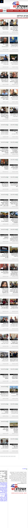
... (17, 187)
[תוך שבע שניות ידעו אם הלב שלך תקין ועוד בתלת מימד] (14, 194)
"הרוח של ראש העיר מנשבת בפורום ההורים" (14, 342)
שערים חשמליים (4, 485)
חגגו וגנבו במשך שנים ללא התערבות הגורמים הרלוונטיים (14, 430)
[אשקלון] (19, 9)
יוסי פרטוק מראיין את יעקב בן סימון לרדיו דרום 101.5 (14, 359)
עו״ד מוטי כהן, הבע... (14, 46)
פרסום (4, 500)
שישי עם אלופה (4, 61)
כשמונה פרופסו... (5, 29)
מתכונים (2, 488)
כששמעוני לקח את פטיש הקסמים (5, 167)
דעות (6, 480)
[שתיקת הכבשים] (4, 124)
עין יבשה (5, 492)
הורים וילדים (5, 489)
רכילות (6, 477)
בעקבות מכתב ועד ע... (4, 308)
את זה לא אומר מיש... (14, 308)
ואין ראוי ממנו (15, 323)
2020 (4, 456)
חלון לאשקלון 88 (4, 393)
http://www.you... (15, 448)
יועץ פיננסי (5, 493)
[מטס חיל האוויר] (14, 404)
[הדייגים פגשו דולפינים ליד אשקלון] (4, 369)
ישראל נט (5, 496)
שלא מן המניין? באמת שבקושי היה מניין (14, 255)
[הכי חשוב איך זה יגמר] (14, 124)
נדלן (3, 471)
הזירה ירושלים (3, 499)
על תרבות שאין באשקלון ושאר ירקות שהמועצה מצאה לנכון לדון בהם (14, 273)
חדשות (21, 10)
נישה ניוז (5, 486)
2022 (9, 456)
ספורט (6, 475)
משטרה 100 (5, 473)
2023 (12, 456)
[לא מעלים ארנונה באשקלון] (4, 229)
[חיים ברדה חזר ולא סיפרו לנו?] (4, 177)
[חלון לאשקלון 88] (4, 386)
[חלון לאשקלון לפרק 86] (14, 438)
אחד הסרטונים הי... (14, 395)
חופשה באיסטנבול (4, 494)
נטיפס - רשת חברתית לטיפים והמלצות (18, 493)
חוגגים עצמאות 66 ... (4, 413)
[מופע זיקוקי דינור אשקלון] (4, 404)
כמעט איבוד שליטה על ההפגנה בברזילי (4, 220)
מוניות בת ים (5, 498)
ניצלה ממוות (15, 96)
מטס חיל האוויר (14, 410)
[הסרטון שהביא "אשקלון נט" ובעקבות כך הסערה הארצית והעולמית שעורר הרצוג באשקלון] (14, 142)
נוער (2, 480)
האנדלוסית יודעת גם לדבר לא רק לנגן (14, 185)
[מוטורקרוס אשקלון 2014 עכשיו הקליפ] (14, 369)
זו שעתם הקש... (15, 168)
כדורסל (2, 479)
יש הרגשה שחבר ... (5, 186)
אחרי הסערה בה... (14, 133)
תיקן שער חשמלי (4, 500)
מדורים (6, 480)
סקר (6, 474)
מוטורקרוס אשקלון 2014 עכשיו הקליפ (15, 377)
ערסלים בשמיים (4, 358)
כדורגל (6, 479)
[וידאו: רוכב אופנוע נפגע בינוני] (4, 421)
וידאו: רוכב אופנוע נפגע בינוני (5, 429)
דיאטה (6, 488)
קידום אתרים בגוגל (3, 483)
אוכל (6, 471)
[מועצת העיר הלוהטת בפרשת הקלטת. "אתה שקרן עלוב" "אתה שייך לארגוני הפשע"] (4, 194)
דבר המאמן (5, 323)
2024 (14, 456)
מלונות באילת (4, 484)
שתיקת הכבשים (4, 131)
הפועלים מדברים (4, 340)
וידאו (4, 10)
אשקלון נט (25, 17)
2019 (2, 456)
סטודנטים (3, 497)
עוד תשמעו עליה (14, 113)
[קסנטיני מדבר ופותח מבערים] (14, 159)
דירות (3, 491)
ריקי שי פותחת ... (5, 273)
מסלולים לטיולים (4, 487)
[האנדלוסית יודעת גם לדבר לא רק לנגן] (14, 177)
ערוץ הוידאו (19, 17)
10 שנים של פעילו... (4, 46)
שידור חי (16, 10)
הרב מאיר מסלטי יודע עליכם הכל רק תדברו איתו (4, 80)
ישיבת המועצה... (5, 238)
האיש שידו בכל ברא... (4, 448)
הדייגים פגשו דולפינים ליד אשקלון (5, 377)
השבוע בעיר (10, 10)
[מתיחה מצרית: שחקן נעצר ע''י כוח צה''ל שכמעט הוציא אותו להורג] (14, 229)
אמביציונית (15, 61)
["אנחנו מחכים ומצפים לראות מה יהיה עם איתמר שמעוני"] (4, 142)
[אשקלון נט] (24, 468)
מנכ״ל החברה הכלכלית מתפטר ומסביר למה (4, 98)
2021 (7, 456)
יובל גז (1, 496)
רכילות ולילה (4, 476)
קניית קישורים (4, 482)
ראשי (26, 10)
